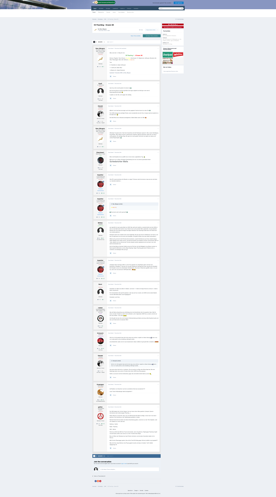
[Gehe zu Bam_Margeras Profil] (95, 29)
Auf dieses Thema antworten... (108, 469)
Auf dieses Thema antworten (152, 35)
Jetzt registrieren (178, 3)
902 (100, 326)
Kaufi (100, 83)
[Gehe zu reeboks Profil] (100, 318)
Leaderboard (115, 8)
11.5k (99, 66)
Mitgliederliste (101, 12)
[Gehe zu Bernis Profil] (100, 292)
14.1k (99, 299)
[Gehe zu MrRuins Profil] (100, 230)
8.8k (100, 99)
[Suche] (182, 8)
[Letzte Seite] (104, 42)
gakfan (100, 407)
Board (95, 8)
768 (103, 348)
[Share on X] (93, 481)
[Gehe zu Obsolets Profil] (100, 114)
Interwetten (136, 8)
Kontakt (141, 490)
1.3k (99, 348)
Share (141, 29)
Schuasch (100, 333)
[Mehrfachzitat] (111, 76)
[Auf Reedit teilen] (98, 481)
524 (103, 238)
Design (136, 490)
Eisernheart (100, 152)
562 (99, 238)
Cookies (146, 490)
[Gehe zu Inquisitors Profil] (100, 184)
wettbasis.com (166, 42)
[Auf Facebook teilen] (96, 481)
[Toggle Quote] (111, 204)
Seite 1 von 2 (110, 42)
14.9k (98, 423)
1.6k (103, 399)
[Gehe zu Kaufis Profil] (100, 91)
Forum (94, 12)
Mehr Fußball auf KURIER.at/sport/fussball (173, 27)
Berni (100, 284)
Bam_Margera (103, 29)
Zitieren (114, 76)
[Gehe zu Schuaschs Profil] (100, 341)
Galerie (114, 12)
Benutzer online (130, 12)
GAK (109, 30)
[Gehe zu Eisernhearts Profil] (100, 160)
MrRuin (100, 223)
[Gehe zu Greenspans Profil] (100, 392)
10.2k (103, 193)
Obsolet (100, 106)
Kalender (108, 12)
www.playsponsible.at (153, 493)
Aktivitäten (101, 8)
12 (103, 66)
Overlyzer (129, 8)
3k (99, 399)
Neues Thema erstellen (135, 35)
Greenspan (100, 384)
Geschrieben (114, 48)
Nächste (100, 42)
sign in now (123, 463)
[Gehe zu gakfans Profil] (100, 416)
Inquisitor (100, 175)
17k (100, 121)
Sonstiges (108, 8)
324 (100, 167)
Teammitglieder (121, 12)
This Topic (177, 8)
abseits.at (122, 8)
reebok (100, 308)
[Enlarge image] (130, 88)
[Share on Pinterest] (100, 481)
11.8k (98, 193)
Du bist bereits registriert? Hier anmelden (162, 3)
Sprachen (130, 490)
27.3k (103, 423)
